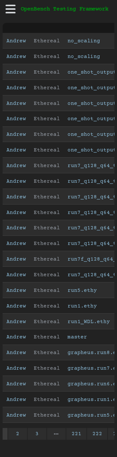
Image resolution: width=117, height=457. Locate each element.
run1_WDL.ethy (89, 322)
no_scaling (84, 41)
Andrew (16, 41)
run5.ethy (82, 290)
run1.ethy (82, 306)
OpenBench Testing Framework (65, 9)
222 (97, 434)
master (77, 337)
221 (76, 434)
